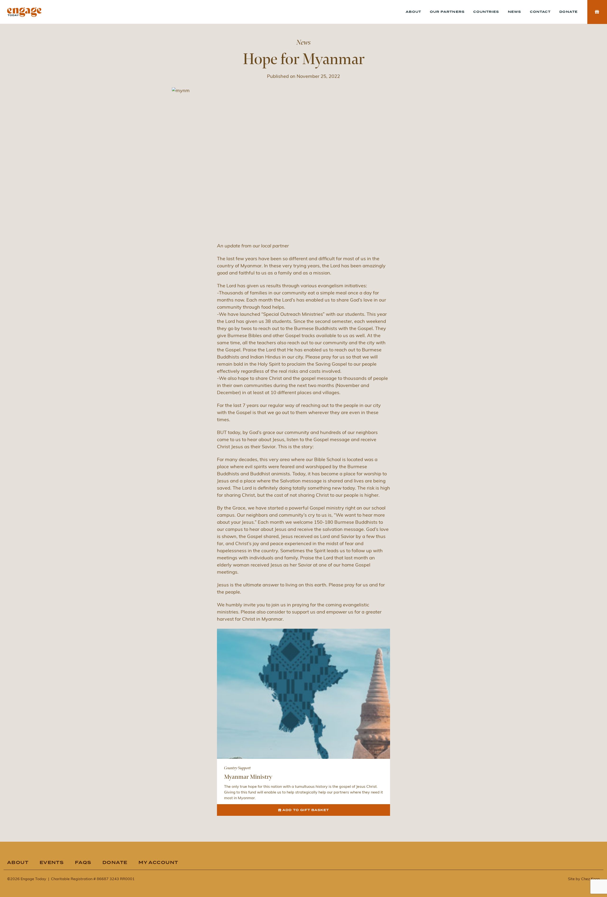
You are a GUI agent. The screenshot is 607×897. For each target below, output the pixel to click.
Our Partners (447, 11)
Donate (568, 11)
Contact (540, 11)
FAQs (83, 862)
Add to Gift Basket (305, 810)
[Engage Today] (24, 12)
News (514, 11)
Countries (486, 11)
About (413, 11)
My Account (158, 862)
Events (52, 862)
